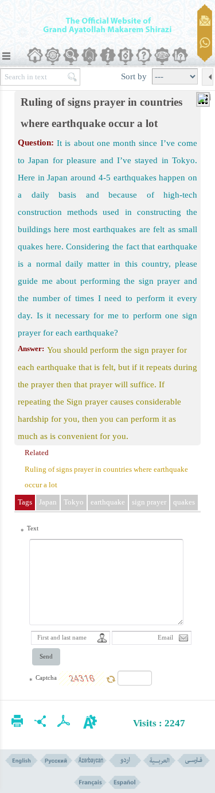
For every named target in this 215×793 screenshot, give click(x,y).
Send (46, 656)
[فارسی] (193, 760)
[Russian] (56, 760)
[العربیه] (159, 760)
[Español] (124, 782)
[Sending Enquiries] (205, 21)
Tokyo (74, 502)
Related (37, 452)
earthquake (108, 502)
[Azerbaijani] (90, 760)
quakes (184, 502)
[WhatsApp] (205, 43)
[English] (21, 760)
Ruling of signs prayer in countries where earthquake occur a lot (106, 477)
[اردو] (124, 760)
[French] (90, 782)
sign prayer (149, 502)
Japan (48, 502)
